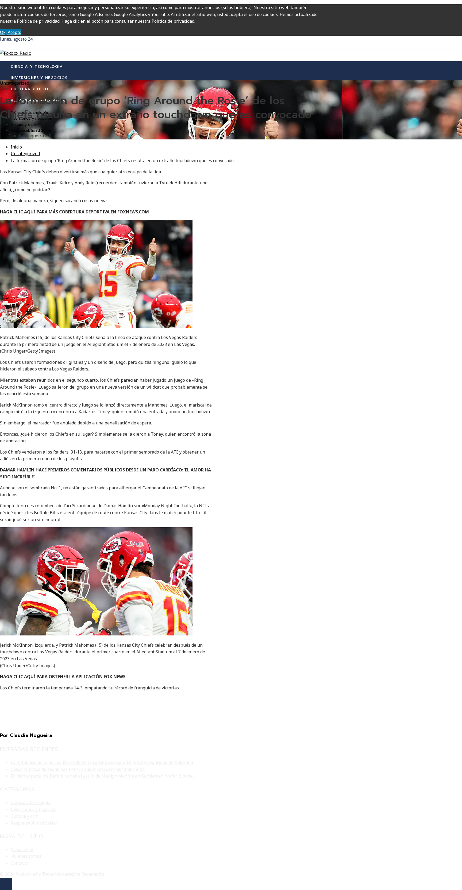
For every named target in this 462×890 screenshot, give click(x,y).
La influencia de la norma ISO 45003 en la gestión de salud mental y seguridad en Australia (102, 762)
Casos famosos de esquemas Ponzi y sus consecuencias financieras (78, 769)
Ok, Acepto (10, 32)
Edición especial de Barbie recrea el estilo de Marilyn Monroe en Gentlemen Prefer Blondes (103, 776)
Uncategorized (14, 83)
